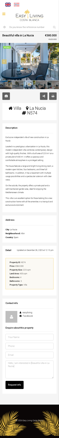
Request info (14, 385)
